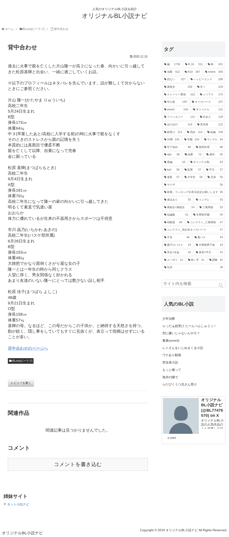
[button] (221, 285)
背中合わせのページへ (28, 348)
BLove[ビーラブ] (22, 360)
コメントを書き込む (78, 464)
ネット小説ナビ (18, 504)
